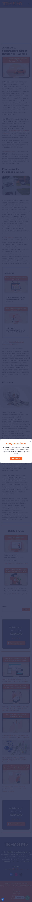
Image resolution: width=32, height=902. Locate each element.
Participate (16, 458)
